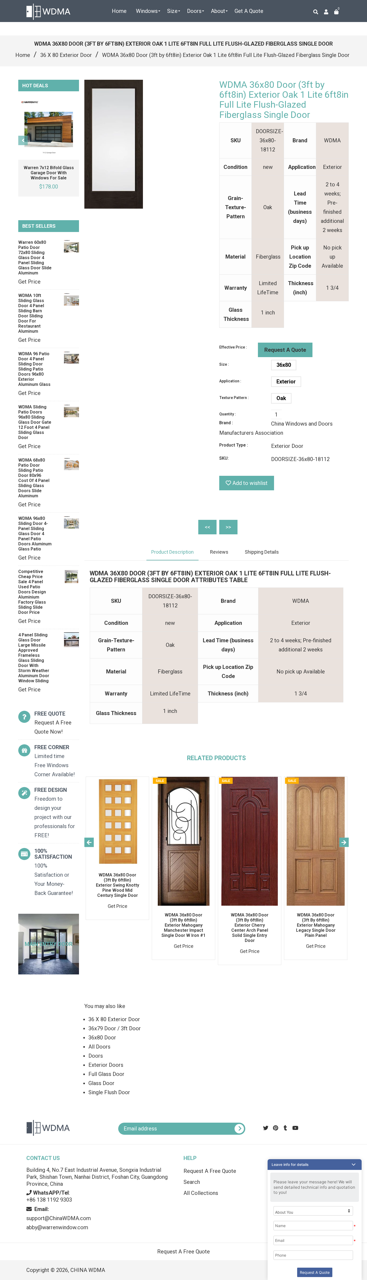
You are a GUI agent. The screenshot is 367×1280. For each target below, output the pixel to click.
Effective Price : (233, 347)
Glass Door (101, 1083)
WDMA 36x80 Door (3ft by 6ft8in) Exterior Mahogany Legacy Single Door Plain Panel (316, 925)
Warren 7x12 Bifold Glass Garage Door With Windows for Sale (49, 172)
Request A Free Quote (210, 1171)
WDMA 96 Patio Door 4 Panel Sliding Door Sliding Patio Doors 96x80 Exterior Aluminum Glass (34, 369)
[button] (315, 1164)
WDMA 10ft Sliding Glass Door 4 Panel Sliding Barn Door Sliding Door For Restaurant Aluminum (31, 313)
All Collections (201, 1193)
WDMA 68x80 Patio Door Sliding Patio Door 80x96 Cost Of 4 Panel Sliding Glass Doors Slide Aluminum (33, 478)
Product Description (172, 552)
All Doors (99, 1046)
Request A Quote (285, 350)
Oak (281, 398)
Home (22, 55)
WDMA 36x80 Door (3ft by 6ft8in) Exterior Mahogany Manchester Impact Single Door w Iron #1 (183, 925)
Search (192, 1182)
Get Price (29, 281)
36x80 (283, 365)
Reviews (219, 552)
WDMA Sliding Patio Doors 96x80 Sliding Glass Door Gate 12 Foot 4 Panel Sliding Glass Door (34, 422)
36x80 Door (102, 1037)
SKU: (224, 458)
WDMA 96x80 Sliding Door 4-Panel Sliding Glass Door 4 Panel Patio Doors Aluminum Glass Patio (35, 534)
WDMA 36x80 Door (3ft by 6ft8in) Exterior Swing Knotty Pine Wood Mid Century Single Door (117, 885)
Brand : (226, 422)
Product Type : (233, 445)
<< (207, 527)
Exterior (286, 381)
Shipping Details (262, 552)
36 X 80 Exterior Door (66, 55)
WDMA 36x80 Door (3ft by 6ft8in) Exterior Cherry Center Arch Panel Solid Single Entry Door (249, 927)
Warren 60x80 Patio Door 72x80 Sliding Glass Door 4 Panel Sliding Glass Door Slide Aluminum (35, 257)
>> (228, 527)
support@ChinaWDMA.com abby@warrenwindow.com (58, 1218)
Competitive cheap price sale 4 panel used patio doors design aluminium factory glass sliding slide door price (32, 592)
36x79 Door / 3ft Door (114, 1028)
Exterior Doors (105, 1065)
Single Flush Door (109, 1092)
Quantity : (227, 414)
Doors (95, 1056)
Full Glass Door (106, 1074)
